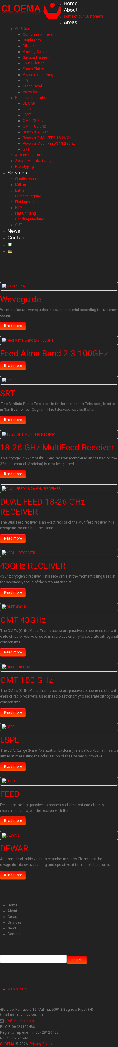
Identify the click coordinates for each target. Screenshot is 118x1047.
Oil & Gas (22, 29)
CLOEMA (7, 1044)
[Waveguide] (13, 286)
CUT (19, 225)
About (71, 10)
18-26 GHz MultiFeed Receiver (57, 447)
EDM (19, 208)
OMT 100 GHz (26, 680)
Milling (20, 185)
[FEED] (8, 781)
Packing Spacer (35, 52)
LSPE (27, 115)
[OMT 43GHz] (14, 607)
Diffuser (29, 46)
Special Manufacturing (33, 161)
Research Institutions (33, 98)
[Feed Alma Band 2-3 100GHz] (28, 340)
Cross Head (32, 86)
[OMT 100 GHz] (16, 667)
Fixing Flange (33, 63)
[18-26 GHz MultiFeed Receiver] (28, 434)
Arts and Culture (28, 155)
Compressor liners (38, 34)
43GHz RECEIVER (33, 566)
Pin (25, 80)
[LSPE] (8, 727)
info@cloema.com (19, 1021)
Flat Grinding (25, 213)
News (14, 231)
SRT (26, 149)
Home (70, 3)
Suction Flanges (36, 57)
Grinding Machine (29, 219)
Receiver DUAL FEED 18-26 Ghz (48, 138)
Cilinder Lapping (28, 196)
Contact (17, 238)
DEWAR (29, 103)
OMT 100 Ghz (34, 126)
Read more (13, 326)
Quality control (27, 179)
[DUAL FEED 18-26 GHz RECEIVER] (31, 488)
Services (17, 173)
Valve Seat (31, 92)
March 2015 (17, 989)
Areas (70, 22)
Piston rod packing (38, 75)
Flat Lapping (25, 202)
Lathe (19, 190)
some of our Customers (83, 16)
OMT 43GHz (23, 620)
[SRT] (8, 380)
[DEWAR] (10, 835)
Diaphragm (32, 40)
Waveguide (20, 299)
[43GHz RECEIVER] (18, 553)
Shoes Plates (33, 69)
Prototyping (24, 166)
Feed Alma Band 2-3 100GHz (54, 353)
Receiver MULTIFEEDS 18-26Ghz (49, 143)
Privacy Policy (41, 1044)
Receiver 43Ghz (35, 132)
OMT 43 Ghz (33, 120)
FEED (27, 109)
